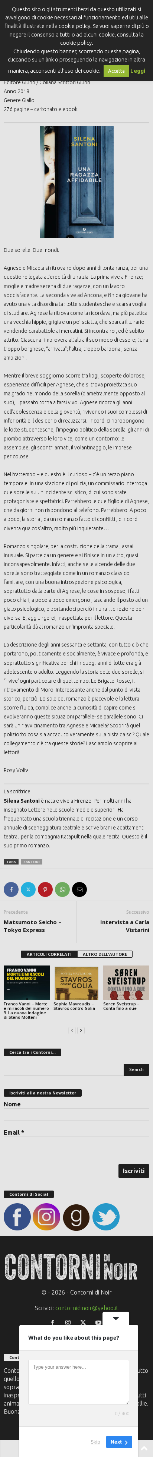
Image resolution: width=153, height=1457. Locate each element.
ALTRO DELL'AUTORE (105, 954)
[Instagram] (69, 1322)
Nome (12, 1104)
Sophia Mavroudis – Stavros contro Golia (74, 1006)
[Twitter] (28, 889)
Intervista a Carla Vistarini (124, 925)
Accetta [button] (116, 70)
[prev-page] (72, 1030)
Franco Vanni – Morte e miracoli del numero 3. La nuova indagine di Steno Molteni (26, 1010)
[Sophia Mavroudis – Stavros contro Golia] (76, 982)
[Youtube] (99, 1322)
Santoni (31, 861)
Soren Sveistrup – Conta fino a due (121, 1006)
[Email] (79, 889)
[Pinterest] (45, 889)
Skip (95, 1442)
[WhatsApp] (62, 889)
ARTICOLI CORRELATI (49, 954)
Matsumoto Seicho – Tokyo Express (32, 925)
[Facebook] (11, 889)
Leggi (137, 70)
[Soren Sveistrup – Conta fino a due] (126, 982)
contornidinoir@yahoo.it (86, 1308)
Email (14, 1132)
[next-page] (81, 1030)
